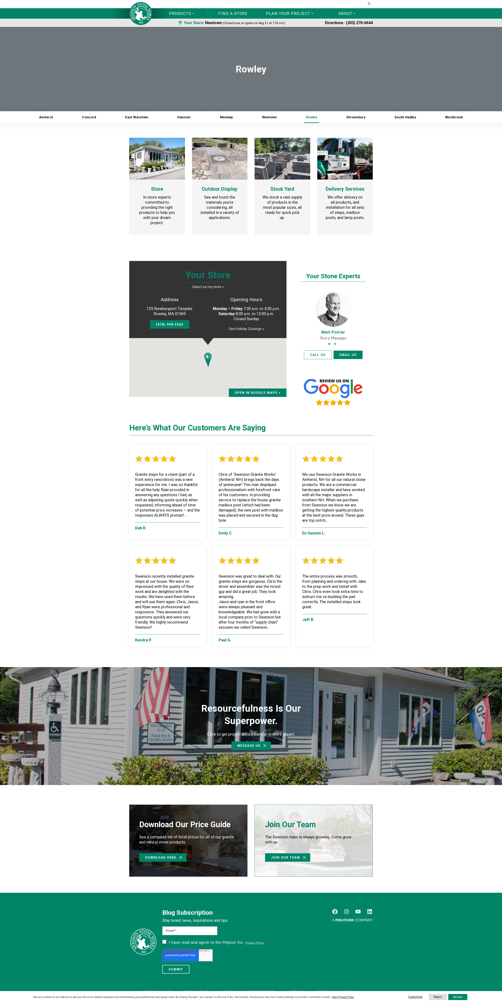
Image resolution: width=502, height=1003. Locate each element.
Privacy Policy (255, 942)
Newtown (213, 22)
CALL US (318, 355)
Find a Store (233, 13)
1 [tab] (329, 343)
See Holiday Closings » (246, 329)
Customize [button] (415, 997)
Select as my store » (208, 287)
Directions (334, 22)
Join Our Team (285, 857)
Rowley (311, 117)
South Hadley (405, 117)
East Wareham (136, 117)
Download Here (160, 857)
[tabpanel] (333, 316)
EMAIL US (348, 355)
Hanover (184, 117)
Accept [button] (457, 997)
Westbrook (454, 117)
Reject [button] (438, 997)
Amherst (46, 117)
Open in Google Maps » (258, 393)
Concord (89, 117)
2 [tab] (335, 343)
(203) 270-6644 (359, 22)
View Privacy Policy (343, 997)
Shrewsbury (356, 117)
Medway (226, 117)
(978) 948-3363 (169, 324)
